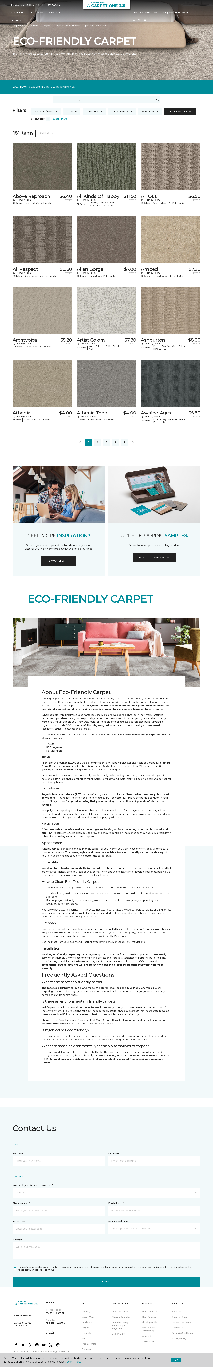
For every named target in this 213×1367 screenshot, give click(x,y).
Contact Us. (69, 87)
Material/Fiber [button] (43, 111)
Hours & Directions (145, 12)
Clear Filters (60, 119)
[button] (134, 20)
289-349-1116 (54, 5)
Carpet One (19, 25)
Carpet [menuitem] (85, 1327)
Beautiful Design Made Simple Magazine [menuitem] (120, 1325)
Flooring (33, 25)
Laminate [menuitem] (86, 1333)
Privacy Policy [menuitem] (179, 1338)
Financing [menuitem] (87, 1349)
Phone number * (21, 1203)
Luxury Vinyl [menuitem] (88, 1317)
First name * (19, 1153)
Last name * (114, 1153)
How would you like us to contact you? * (33, 1185)
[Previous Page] (80, 442)
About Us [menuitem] (177, 1311)
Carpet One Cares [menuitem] (181, 1322)
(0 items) (145, 20)
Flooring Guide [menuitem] (149, 1322)
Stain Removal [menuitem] (149, 1311)
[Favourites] (139, 20)
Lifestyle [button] (92, 111)
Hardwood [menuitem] (87, 1322)
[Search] (157, 99)
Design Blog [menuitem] (118, 1333)
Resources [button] (36, 12)
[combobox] (104, 99)
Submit (106, 1281)
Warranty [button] (148, 111)
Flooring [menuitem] (86, 1311)
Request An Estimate (176, 12)
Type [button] (70, 111)
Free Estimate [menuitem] (89, 1344)
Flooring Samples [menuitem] (121, 1317)
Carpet (46, 25)
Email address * (116, 1203)
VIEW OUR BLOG (56, 561)
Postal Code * (19, 1221)
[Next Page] (133, 442)
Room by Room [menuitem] (180, 1317)
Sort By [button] (44, 132)
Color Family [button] (120, 111)
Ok (176, 1360)
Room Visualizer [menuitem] (120, 1311)
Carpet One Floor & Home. (36, 1351)
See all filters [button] (178, 111)
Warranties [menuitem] (147, 1336)
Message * (18, 1239)
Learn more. (74, 1361)
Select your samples (151, 557)
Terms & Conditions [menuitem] (182, 1333)
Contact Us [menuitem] (18, 20)
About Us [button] (54, 12)
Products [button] (17, 12)
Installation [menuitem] (148, 1341)
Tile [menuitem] (83, 1338)
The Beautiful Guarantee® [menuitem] (149, 1329)
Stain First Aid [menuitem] (149, 1317)
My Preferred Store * (118, 1221)
